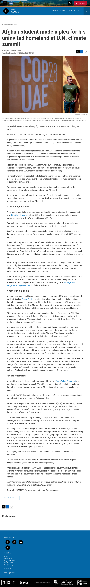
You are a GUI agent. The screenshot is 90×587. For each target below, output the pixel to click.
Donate (81, 3)
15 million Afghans (19, 215)
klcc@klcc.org (8, 565)
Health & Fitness (9, 24)
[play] (6, 11)
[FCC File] (83, 582)
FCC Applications (9, 573)
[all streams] (87, 11)
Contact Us (7, 569)
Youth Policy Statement (66, 381)
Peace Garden (28, 299)
